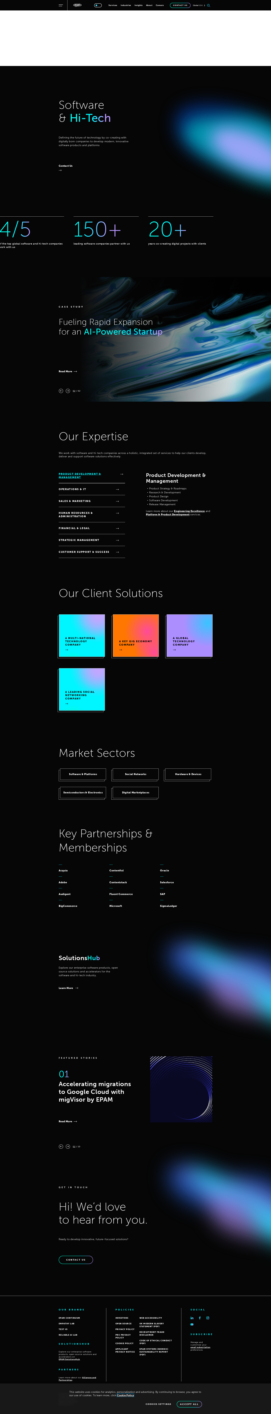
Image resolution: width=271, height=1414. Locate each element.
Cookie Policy (125, 1395)
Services (113, 5)
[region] (135, 1398)
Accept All (189, 1404)
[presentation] (61, 391)
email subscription (200, 1347)
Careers (160, 5)
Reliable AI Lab (68, 1335)
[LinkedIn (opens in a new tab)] (192, 1318)
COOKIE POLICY (124, 1343)
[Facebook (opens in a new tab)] (200, 1318)
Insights (139, 5)
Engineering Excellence (189, 511)
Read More (65, 371)
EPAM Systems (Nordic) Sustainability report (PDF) (153, 1352)
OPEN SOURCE (123, 1323)
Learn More (66, 988)
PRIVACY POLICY (125, 1329)
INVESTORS (121, 1318)
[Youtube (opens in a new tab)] (192, 1324)
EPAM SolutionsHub (69, 1359)
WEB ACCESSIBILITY (150, 1318)
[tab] (92, 475)
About (149, 5)
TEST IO (63, 1329)
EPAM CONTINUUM (69, 1318)
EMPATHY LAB (66, 1323)
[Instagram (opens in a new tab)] (208, 1318)
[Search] (208, 5)
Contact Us (66, 165)
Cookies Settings (158, 1404)
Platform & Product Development (168, 514)
